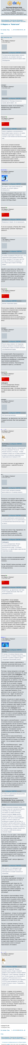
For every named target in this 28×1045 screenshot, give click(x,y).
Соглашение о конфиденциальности (10, 1042)
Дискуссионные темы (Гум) (19, 1038)
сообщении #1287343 (16, 251)
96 (22, 29)
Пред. (8, 29)
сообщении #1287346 (15, 341)
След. (2, 33)
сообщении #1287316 (16, 649)
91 (15, 29)
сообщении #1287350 (15, 587)
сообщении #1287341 (15, 219)
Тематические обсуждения (16, 1037)
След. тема (9, 37)
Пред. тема (3, 37)
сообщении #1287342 (15, 488)
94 (19, 29)
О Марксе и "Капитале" (10, 24)
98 (24, 29)
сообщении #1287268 (11, 966)
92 (16, 29)
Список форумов (5, 1037)
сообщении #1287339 (15, 52)
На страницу (3, 29)
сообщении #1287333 (15, 412)
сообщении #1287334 (16, 443)
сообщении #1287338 (11, 128)
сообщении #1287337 (15, 184)
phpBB (8, 1044)
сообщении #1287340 (11, 301)
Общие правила (22, 1042)
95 (20, 29)
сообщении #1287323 (15, 865)
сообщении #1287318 (11, 791)
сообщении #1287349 (15, 539)
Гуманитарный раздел (6, 1038)
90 (13, 29)
